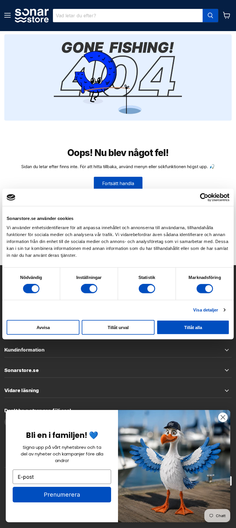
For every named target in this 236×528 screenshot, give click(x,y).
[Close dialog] (223, 417)
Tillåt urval (118, 327)
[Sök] (210, 15)
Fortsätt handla (118, 183)
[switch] (89, 288)
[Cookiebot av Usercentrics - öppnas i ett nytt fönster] (204, 197)
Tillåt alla (193, 327)
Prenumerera (62, 494)
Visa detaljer (205, 309)
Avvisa (43, 327)
